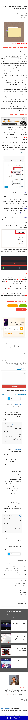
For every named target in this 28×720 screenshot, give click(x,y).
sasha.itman (17, 539)
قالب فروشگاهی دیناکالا (18, 661)
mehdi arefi (18, 450)
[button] (25, 329)
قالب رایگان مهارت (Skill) (18, 624)
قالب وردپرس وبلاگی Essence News (20, 649)
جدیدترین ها (21, 614)
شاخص (2, 397)
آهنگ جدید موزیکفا (22, 590)
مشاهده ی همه (14, 617)
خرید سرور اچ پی (23, 592)
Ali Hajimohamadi (22, 360)
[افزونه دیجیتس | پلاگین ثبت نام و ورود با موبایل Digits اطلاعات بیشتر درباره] (6, 334)
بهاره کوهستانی (16, 424)
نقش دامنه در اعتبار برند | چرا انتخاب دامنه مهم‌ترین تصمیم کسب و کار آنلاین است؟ (15, 571)
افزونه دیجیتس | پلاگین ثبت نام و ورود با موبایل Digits (17, 323)
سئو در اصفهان (23, 596)
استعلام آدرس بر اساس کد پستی (20, 583)
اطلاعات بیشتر (9, 333)
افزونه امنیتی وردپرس (22, 603)
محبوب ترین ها (15, 614)
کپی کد (14, 263)
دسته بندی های (15, 56)
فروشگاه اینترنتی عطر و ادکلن (20, 585)
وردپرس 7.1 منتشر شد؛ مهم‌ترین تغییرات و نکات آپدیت (16, 564)
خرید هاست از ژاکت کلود (5, 708)
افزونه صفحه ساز (23, 601)
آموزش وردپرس (20, 97)
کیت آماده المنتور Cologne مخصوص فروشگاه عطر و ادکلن (20, 638)
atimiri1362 (18, 405)
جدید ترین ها (3, 394)
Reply (5, 409)
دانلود (22, 306)
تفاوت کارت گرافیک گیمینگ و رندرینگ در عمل (17, 566)
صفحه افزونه (12, 306)
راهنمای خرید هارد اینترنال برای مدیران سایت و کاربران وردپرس (14, 568)
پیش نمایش (21, 309)
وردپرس (23, 71)
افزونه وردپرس (17, 13)
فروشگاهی (6, 614)
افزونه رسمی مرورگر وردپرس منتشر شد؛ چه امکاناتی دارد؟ (15, 575)
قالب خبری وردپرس (22, 599)
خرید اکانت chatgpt (22, 594)
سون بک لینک (23, 588)
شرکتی (11, 614)
